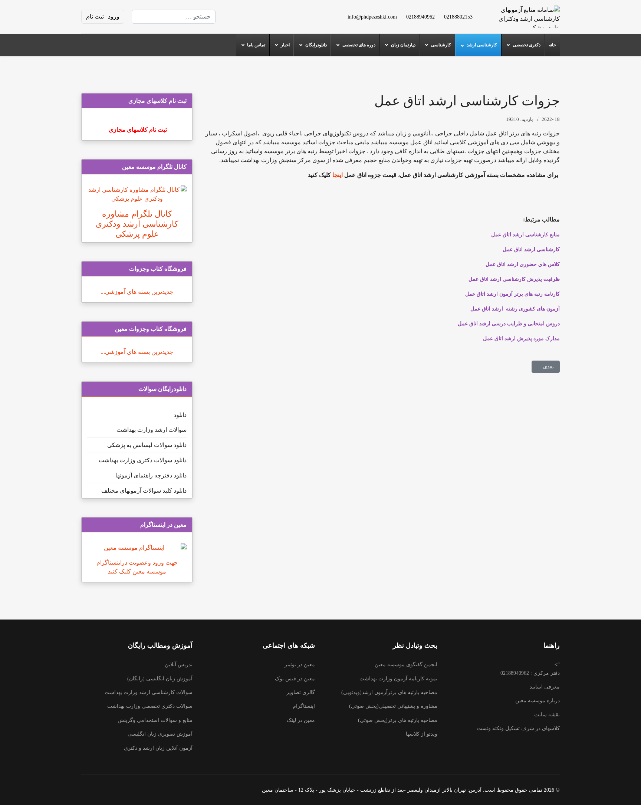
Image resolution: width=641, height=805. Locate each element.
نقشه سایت (547, 714)
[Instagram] (244, 16)
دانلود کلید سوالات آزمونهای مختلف (144, 490)
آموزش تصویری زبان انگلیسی (160, 734)
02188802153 (458, 17)
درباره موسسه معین (537, 700)
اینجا (337, 175)
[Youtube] (268, 16)
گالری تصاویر (300, 692)
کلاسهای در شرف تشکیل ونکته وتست (518, 728)
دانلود (180, 415)
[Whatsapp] (232, 16)
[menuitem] (552, 45)
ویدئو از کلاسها (421, 734)
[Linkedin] (256, 16)
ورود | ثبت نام (102, 16)
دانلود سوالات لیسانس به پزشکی (147, 445)
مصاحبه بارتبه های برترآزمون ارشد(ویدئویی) (389, 692)
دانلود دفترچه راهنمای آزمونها (151, 475)
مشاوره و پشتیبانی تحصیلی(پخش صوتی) (393, 706)
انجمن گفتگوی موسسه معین (406, 664)
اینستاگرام (304, 706)
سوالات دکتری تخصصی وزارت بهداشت (150, 706)
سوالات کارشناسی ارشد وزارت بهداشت (149, 692)
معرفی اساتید (545, 687)
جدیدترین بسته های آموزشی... (137, 292)
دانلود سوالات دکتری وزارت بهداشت (143, 460)
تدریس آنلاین (179, 664)
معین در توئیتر (300, 664)
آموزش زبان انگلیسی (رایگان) (160, 678)
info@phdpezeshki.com (372, 17)
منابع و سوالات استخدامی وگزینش (155, 720)
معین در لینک (301, 720)
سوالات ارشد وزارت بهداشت (151, 430)
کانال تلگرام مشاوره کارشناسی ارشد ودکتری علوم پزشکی (137, 224)
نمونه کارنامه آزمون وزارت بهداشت (398, 678)
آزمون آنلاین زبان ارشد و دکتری (158, 748)
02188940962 (420, 17)
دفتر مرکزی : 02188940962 (530, 673)
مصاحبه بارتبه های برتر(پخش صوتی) (397, 720)
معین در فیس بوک (295, 678)
